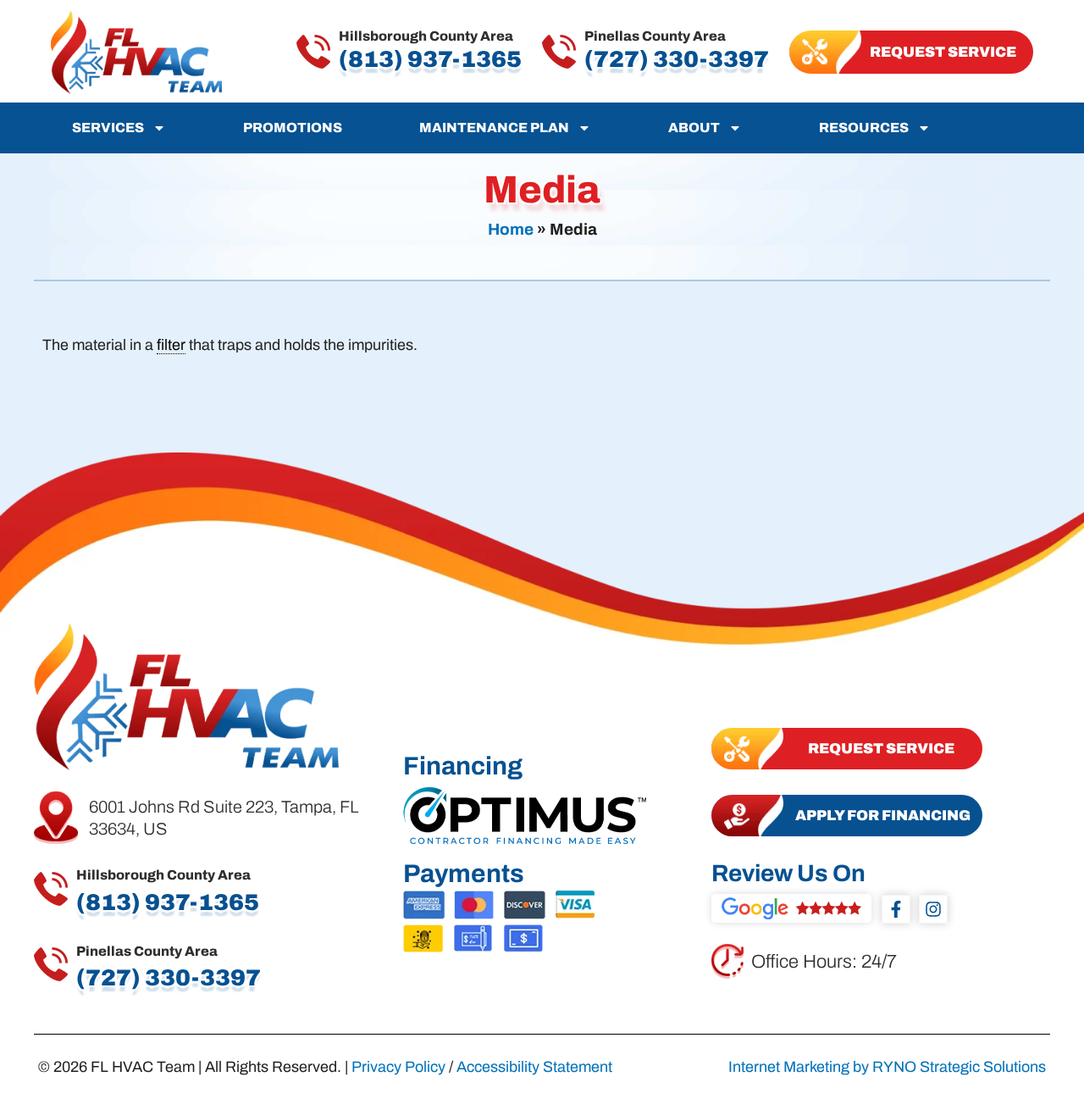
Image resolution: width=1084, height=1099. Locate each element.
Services (108, 127)
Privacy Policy (398, 1066)
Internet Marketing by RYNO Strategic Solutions (887, 1066)
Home (511, 229)
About (694, 127)
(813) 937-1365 (430, 59)
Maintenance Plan (494, 127)
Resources (864, 127)
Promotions (292, 127)
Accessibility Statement (534, 1066)
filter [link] (171, 344)
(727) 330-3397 (676, 59)
